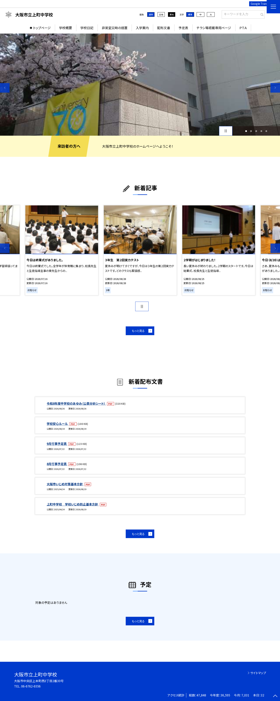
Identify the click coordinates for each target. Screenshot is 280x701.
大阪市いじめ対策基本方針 (65, 484)
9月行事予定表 (57, 443)
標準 (190, 14)
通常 (151, 14)
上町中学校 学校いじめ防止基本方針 (73, 504)
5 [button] (266, 131)
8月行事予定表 (57, 463)
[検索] (261, 13)
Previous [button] (5, 88)
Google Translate (262, 4)
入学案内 (142, 27)
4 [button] (261, 131)
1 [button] (246, 131)
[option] (140, 85)
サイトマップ (258, 673)
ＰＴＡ (243, 27)
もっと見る (138, 331)
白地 (161, 14)
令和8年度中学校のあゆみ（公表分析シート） (76, 403)
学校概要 (65, 27)
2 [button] (251, 131)
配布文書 (163, 27)
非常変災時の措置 (114, 27)
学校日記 (86, 27)
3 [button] (256, 131)
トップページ (42, 27)
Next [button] (275, 88)
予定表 (183, 27)
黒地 (172, 14)
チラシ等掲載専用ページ (214, 27)
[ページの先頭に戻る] (275, 696)
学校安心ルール (58, 423)
